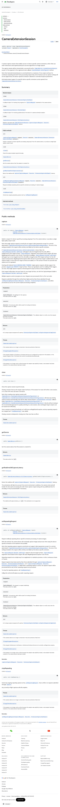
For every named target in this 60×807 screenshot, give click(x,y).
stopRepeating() (16, 411)
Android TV (43, 747)
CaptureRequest (31, 102)
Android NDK (24, 769)
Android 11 (4, 772)
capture (5, 137)
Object (9, 48)
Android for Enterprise (7, 740)
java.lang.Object (6, 52)
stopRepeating (7, 192)
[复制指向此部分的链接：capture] (8, 222)
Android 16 (4, 760)
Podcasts (4, 752)
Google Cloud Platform (7, 788)
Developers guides (25, 762)
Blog (3, 750)
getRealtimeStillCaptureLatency (12, 170)
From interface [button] (14, 208)
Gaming (23, 738)
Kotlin (52, 41)
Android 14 (4, 765)
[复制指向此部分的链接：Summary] (11, 87)
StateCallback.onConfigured (40, 70)
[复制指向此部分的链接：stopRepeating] (13, 668)
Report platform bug (45, 758)
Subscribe (21, 799)
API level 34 (8, 470)
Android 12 (4, 770)
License (8, 796)
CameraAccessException (9, 343)
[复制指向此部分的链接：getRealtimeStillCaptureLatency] (24, 468)
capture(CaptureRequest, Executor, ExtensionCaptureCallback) (33, 173)
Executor (25, 137)
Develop (14, 12)
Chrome (3, 784)
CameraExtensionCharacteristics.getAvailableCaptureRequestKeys (28, 245)
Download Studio (25, 767)
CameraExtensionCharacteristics (11, 81)
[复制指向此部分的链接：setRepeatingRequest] (17, 521)
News (3, 747)
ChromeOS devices (45, 743)
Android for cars (44, 745)
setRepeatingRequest (9, 181)
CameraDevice (7, 157)
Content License (42, 722)
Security (4, 743)
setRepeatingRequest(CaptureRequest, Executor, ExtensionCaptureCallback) (24, 281)
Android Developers (6, 12)
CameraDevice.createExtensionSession (46, 68)
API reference (6, 7)
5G (22, 750)
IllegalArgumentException (10, 351)
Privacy (22, 747)
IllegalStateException (9, 360)
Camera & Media (25, 745)
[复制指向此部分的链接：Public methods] (16, 217)
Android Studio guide (26, 760)
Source (3, 745)
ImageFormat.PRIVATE (13, 267)
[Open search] (40, 2)
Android (4, 738)
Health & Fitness (24, 743)
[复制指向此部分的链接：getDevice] (10, 432)
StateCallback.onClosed (44, 399)
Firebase (4, 786)
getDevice (6, 160)
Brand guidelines (16, 796)
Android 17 (4, 758)
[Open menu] (2, 1)
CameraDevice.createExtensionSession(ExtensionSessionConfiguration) (23, 398)
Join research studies (45, 765)
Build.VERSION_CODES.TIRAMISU (22, 265)
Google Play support (45, 763)
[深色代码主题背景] (57, 229)
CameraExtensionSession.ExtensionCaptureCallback (17, 100)
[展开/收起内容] (8, 16)
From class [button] (11, 204)
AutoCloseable (23, 48)
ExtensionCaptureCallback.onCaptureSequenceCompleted (40, 332)
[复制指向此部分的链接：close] (6, 372)
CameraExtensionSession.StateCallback (14, 110)
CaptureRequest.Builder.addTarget (12, 251)
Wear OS (43, 740)
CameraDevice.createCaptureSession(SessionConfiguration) (19, 396)
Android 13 (4, 767)
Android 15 (4, 763)
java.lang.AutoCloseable (18, 208)
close (4, 150)
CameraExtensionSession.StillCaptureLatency (16, 120)
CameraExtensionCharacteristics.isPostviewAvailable (19, 250)
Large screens (44, 738)
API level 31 (8, 34)
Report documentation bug (47, 760)
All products (5, 791)
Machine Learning (25, 740)
